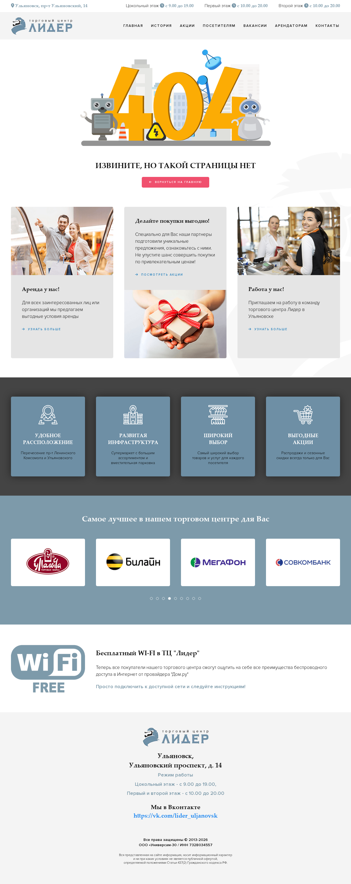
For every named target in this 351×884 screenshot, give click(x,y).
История (161, 26)
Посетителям (219, 26)
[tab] (151, 598)
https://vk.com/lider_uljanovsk (175, 816)
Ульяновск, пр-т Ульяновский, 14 (50, 6)
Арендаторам (291, 26)
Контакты (327, 26)
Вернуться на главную (178, 182)
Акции (187, 26)
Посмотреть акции (161, 274)
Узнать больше (44, 329)
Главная (133, 26)
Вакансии (255, 26)
